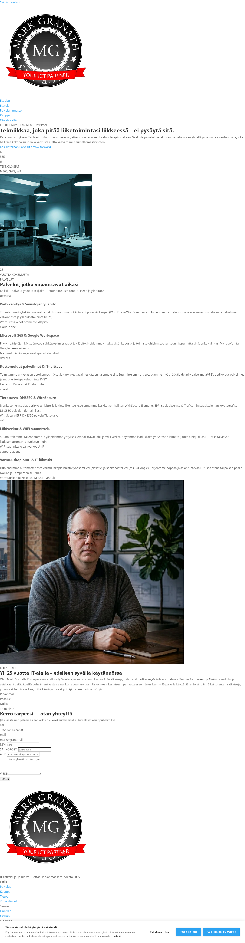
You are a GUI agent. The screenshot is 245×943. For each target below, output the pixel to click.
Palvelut (35, 147)
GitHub (5, 916)
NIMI (3, 744)
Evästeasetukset (160, 932)
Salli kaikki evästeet (221, 932)
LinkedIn (5, 911)
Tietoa (4, 896)
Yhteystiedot (8, 901)
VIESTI (4, 774)
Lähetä (5, 778)
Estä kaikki (188, 932)
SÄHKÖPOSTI (8, 749)
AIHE (3, 754)
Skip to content (10, 2)
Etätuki (4, 106)
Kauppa (5, 115)
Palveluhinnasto (11, 110)
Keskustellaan (9, 147)
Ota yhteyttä (8, 120)
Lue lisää (116, 936)
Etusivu (5, 101)
